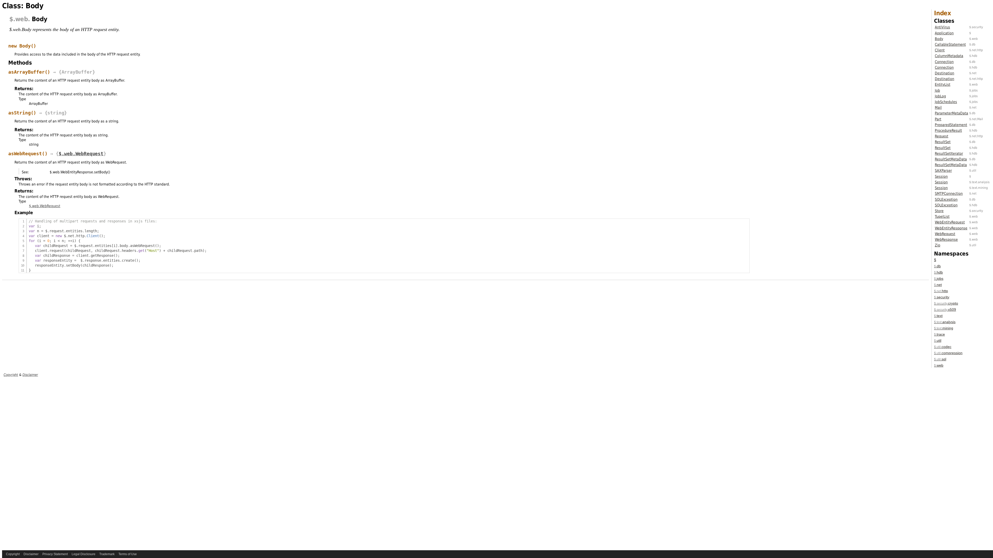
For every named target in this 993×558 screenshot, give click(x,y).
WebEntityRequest (950, 222)
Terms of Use (127, 554)
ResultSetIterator (949, 153)
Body (939, 39)
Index (942, 13)
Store (939, 211)
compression (948, 353)
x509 (945, 309)
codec (942, 347)
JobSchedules (946, 102)
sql (940, 359)
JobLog (940, 96)
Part (938, 119)
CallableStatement (950, 44)
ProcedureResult (948, 130)
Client (940, 50)
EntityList (942, 84)
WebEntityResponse (951, 228)
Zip (937, 245)
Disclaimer (30, 375)
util (937, 340)
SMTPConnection (949, 193)
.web (20, 19)
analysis (945, 322)
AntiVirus (942, 27)
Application (944, 33)
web (938, 365)
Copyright (11, 375)
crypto (946, 303)
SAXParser (943, 170)
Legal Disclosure (83, 554)
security (941, 297)
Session (941, 176)
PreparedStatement (951, 125)
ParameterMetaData (951, 113)
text (938, 316)
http (941, 291)
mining (943, 328)
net (938, 285)
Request (941, 136)
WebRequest (945, 234)
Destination (944, 73)
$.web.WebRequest (81, 153)
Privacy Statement (55, 554)
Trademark (107, 554)
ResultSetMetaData (951, 159)
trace (939, 334)
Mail (938, 107)
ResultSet (943, 142)
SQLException (946, 199)
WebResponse (946, 239)
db (937, 266)
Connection (944, 62)
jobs (938, 278)
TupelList (942, 216)
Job (937, 90)
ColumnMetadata (949, 56)
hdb (938, 272)
